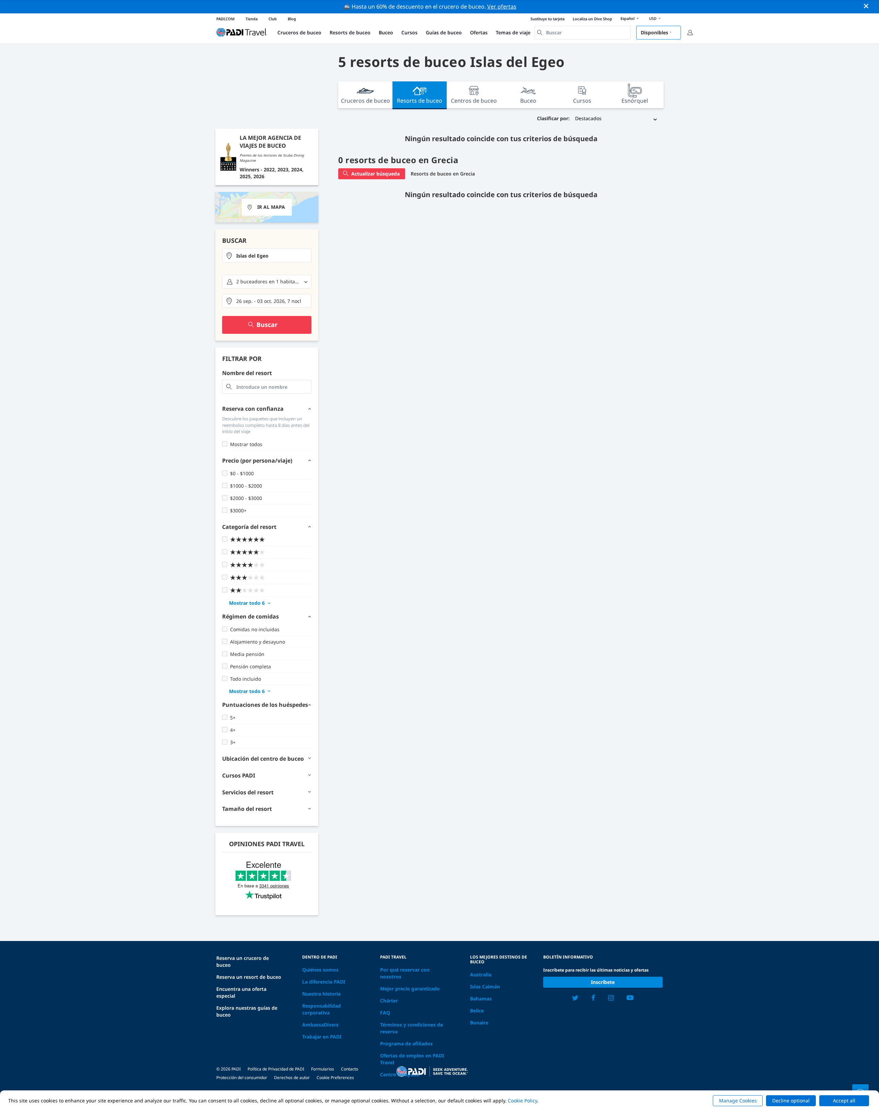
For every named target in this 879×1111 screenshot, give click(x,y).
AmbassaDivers (320, 1024)
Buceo (386, 32)
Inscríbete (603, 982)
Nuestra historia (321, 993)
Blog (292, 18)
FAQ (385, 1012)
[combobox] (583, 32)
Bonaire (479, 1022)
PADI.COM (225, 18)
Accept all (844, 1100)
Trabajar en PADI (321, 1036)
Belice (477, 1010)
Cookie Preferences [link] (335, 1077)
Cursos (409, 32)
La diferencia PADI (323, 981)
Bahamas (481, 998)
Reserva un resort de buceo (248, 977)
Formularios (322, 1069)
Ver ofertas (501, 6)
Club (273, 18)
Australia (480, 974)
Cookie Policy (522, 1100)
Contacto (349, 1069)
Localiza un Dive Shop (592, 18)
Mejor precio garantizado (410, 988)
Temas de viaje (513, 32)
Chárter (389, 1000)
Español (627, 18)
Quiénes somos (320, 969)
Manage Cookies (738, 1100)
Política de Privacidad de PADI (276, 1069)
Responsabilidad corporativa (321, 1009)
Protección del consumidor (241, 1077)
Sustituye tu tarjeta (547, 18)
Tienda (252, 18)
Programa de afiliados (406, 1043)
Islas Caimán (485, 986)
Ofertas (479, 32)
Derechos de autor (292, 1077)
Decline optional (791, 1100)
